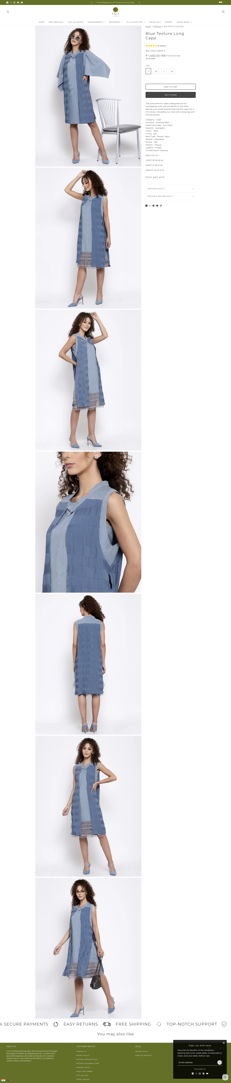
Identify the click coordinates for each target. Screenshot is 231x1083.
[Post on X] (150, 205)
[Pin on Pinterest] (153, 205)
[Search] (7, 11)
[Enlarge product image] (88, 96)
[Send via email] (157, 205)
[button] (160, 205)
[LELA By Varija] (115, 11)
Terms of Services (143, 1055)
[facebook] (7, 2)
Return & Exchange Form (87, 1063)
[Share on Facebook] (146, 205)
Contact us (81, 1051)
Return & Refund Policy (87, 1059)
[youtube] (21, 2)
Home (148, 26)
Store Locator (83, 1079)
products (157, 26)
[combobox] (6, 1080)
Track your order (84, 1071)
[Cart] (223, 11)
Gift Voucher (82, 1075)
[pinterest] (18, 2)
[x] (11, 2)
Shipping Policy (83, 1067)
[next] (139, 2)
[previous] (91, 2)
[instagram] (14, 2)
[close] (223, 1043)
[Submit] (219, 1062)
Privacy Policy (82, 1055)
